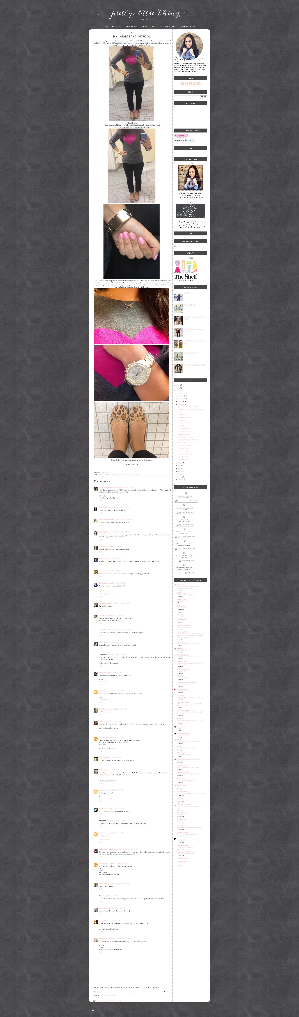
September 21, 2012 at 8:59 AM (121, 532)
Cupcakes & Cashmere (183, 626)
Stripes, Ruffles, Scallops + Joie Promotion (188, 774)
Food (153, 27)
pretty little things (104, 472)
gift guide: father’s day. (183, 735)
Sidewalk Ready (181, 826)
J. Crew (112, 474)
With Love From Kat (183, 670)
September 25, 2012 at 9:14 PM (125, 939)
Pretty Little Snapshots (184, 431)
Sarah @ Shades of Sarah (106, 630)
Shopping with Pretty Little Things (188, 440)
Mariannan (180, 719)
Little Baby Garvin (182, 661)
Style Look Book (130, 27)
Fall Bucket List (182, 414)
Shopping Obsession (105, 532)
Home (106, 27)
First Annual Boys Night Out (185, 854)
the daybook (180, 696)
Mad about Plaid (188, 293)
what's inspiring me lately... (186, 417)
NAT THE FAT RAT (183, 805)
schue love (180, 648)
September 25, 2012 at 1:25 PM (111, 920)
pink (135, 474)
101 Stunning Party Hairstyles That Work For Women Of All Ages (189, 704)
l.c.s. (100, 920)
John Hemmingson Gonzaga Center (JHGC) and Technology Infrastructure (190, 664)
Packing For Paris (181, 671)
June (179, 468)
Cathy (101, 721)
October (180, 402)
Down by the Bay (183, 456)
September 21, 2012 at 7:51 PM (115, 790)
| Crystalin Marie (181, 619)
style (138, 474)
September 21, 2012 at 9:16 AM (112, 558)
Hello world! (180, 614)
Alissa (101, 558)
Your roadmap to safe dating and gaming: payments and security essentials (188, 587)
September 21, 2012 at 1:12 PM (113, 673)
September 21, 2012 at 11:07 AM (114, 615)
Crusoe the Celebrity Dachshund (186, 683)
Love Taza (180, 676)
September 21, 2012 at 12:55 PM (116, 654)
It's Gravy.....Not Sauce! (185, 454)
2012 (178, 393)
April (179, 474)
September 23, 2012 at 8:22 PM (118, 863)
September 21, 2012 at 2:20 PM (112, 721)
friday (99, 474)
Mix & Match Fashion (183, 702)
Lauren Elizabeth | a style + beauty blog (188, 759)
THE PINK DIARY (182, 858)
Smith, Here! (180, 798)
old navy (131, 474)
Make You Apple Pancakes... (186, 437)
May (179, 471)
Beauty (144, 27)
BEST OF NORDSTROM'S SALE (187, 834)
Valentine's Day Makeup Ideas (185, 847)
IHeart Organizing (182, 689)
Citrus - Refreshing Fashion (107, 487)
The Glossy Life (103, 681)
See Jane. (179, 746)
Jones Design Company (183, 710)
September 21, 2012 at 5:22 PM (115, 737)
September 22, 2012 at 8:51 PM (115, 808)
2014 (178, 388)
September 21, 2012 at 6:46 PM (117, 770)
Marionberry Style (182, 632)
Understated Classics (105, 700)
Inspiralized (180, 642)
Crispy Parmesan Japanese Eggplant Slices (188, 643)
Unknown (102, 691)
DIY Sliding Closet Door (183, 691)
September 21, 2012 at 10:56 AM (120, 603)
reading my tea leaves (183, 733)
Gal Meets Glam (181, 599)
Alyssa (101, 673)
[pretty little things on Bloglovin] (184, 142)
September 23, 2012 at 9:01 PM (121, 884)
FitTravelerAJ (103, 770)
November (181, 399)
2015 (178, 385)
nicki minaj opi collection (121, 474)
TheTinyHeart (103, 583)
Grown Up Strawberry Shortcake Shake (188, 767)
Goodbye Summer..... (184, 459)
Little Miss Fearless (182, 845)
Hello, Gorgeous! (181, 753)
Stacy (100, 758)
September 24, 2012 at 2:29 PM (109, 896)
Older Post (167, 992)
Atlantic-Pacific (181, 785)
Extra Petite (180, 740)
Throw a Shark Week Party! (192, 353)
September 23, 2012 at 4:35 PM (115, 833)
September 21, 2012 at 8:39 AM (121, 507)
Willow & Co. (181, 779)
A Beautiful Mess (182, 766)
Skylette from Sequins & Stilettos (108, 849)
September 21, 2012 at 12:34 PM (111, 642)
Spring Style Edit (182, 608)
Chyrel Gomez (103, 908)
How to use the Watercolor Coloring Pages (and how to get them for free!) (190, 713)
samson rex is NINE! (182, 678)
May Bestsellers (181, 621)
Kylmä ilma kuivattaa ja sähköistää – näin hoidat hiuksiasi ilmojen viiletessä (190, 721)
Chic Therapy (103, 709)
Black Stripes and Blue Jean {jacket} (194, 365)
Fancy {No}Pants (104, 840)
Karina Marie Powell (105, 603)
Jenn (100, 571)
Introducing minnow (182, 800)
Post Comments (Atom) (108, 995)
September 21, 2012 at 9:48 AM (111, 571)
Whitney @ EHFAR (105, 507)
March (180, 477)
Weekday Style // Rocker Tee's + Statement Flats (190, 793)
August (180, 463)
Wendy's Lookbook (182, 655)
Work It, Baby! (182, 442)
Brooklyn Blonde (182, 819)
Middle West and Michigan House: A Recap (189, 827)
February (180, 480)
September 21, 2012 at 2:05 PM (117, 709)
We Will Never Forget (184, 445)
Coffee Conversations (182, 761)
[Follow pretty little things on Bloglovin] (181, 137)
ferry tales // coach (182, 787)
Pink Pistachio (181, 585)
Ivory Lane (180, 865)
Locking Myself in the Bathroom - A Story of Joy (190, 697)
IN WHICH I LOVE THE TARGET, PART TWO (190, 807)
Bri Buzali (102, 808)
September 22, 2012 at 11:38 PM (116, 821)
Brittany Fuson (181, 727)
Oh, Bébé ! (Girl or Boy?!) (184, 754)
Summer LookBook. (183, 451)
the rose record (181, 839)
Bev (100, 642)
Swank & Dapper (182, 862)
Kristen (101, 546)
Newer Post (97, 992)
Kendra (179, 728)
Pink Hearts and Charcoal (185, 423)
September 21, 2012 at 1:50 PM (115, 691)
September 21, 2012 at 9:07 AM (113, 546)
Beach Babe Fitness (182, 813)
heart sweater (105, 474)
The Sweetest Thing (105, 884)
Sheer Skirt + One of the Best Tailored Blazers (189, 657)
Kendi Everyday (181, 593)
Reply (100, 501)
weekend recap (181, 841)
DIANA (101, 615)
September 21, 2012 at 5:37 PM (112, 758)
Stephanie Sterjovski (182, 832)
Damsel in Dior (181, 606)
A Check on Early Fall (183, 601)
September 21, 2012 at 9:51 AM (117, 583)
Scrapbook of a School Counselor (186, 852)
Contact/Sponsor (187, 27)
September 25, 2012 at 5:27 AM (117, 908)
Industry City (180, 821)
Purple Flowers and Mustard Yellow (188, 407)
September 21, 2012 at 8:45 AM (124, 520)
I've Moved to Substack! (183, 627)
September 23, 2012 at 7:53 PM (128, 849)
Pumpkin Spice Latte (184, 434)
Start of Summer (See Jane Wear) (186, 748)
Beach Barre (180, 815)
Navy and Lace (182, 420)
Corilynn (179, 612)
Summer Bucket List (190, 305)
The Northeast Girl (182, 772)
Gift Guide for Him (182, 650)
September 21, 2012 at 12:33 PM (123, 630)
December (181, 396)
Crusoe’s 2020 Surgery (183, 684)
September (181, 404)
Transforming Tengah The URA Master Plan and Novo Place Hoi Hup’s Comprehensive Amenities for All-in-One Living (190, 635)
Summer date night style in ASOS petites (188, 741)
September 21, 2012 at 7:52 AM (125, 487)
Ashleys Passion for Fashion (107, 939)
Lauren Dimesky (103, 863)
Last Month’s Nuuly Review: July (186, 595)
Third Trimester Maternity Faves (186, 780)
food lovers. (181, 426)
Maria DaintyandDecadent (106, 520)
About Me (116, 27)
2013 (178, 391)
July (179, 466)
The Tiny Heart (103, 592)
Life (160, 27)
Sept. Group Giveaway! (106, 594)
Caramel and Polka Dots (185, 428)
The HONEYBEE (182, 792)
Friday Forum (170, 27)
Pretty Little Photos (183, 448)
